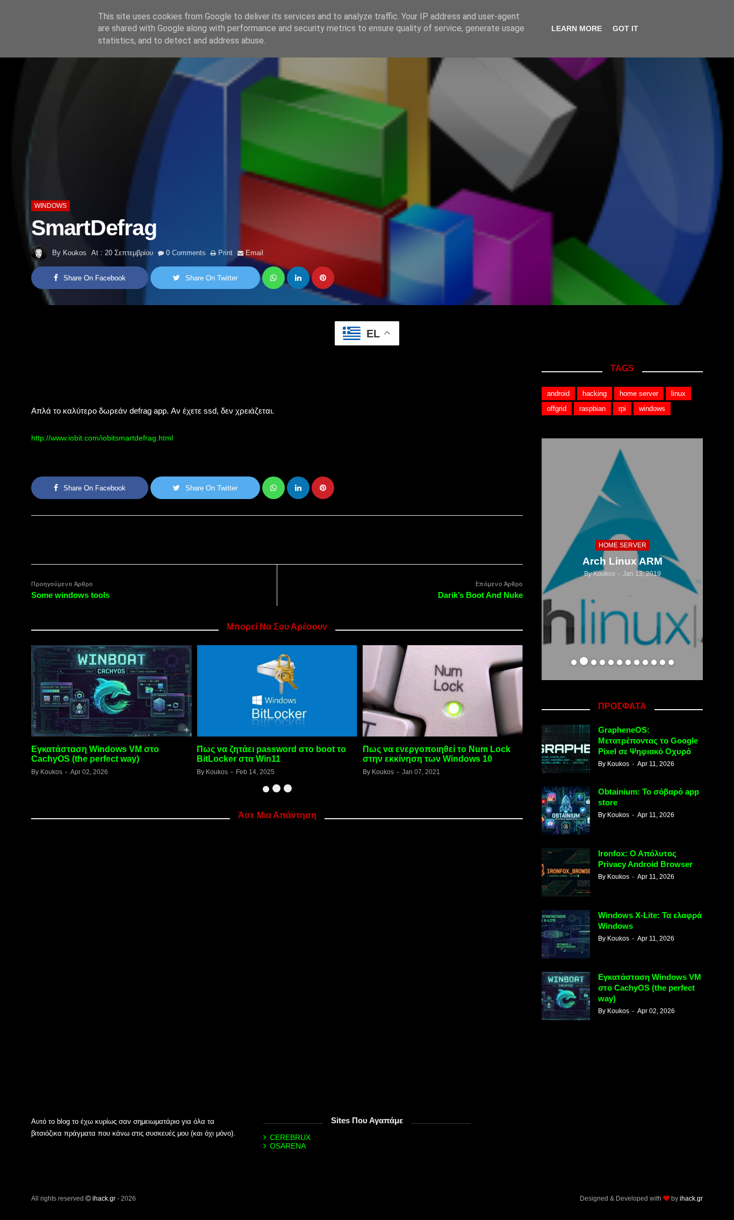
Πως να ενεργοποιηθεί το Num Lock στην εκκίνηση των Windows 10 (436, 754)
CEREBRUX (290, 1137)
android (558, 393)
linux (678, 393)
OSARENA (288, 1146)
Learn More (576, 28)
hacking (594, 393)
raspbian (592, 409)
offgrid (556, 409)
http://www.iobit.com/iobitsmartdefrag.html (102, 438)
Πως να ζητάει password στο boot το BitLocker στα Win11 (271, 754)
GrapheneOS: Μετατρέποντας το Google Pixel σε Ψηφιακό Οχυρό (648, 740)
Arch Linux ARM (622, 561)
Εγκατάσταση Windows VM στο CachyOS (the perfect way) (95, 754)
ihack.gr (104, 1198)
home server (639, 393)
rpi (622, 409)
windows (50, 206)
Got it (625, 28)
